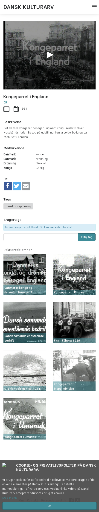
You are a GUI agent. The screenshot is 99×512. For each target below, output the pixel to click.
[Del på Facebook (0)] (8, 186)
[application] (49, 55)
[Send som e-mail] (26, 186)
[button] (49, 55)
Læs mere (9, 497)
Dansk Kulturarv (28, 6)
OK (50, 506)
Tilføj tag (87, 237)
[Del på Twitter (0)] (17, 186)
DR (5, 102)
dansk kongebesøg (18, 206)
